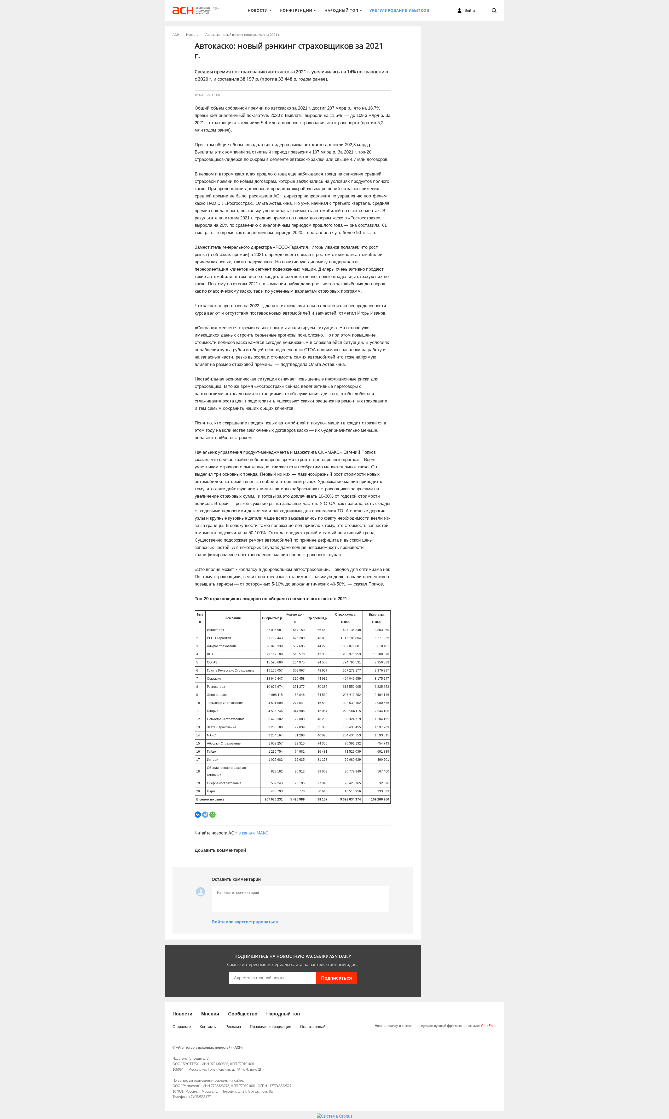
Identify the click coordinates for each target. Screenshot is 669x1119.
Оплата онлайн (313, 1026)
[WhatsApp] (212, 814)
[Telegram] (205, 814)
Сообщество (242, 1013)
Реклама (233, 1026)
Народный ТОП (341, 10)
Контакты (208, 1026)
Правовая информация (270, 1026)
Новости (258, 10)
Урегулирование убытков (399, 10)
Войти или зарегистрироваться (245, 922)
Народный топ (283, 1013)
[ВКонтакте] (198, 814)
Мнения (210, 1013)
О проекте (181, 1026)
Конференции (296, 10)
